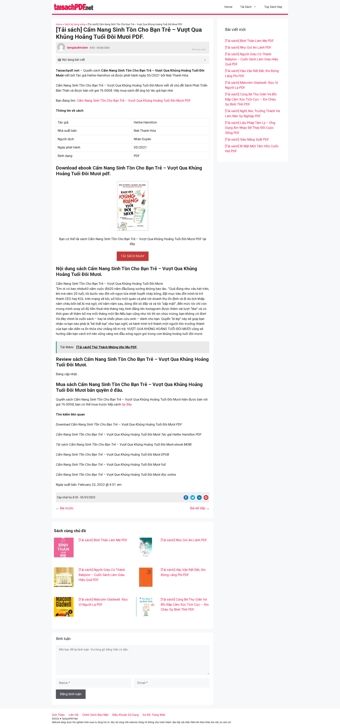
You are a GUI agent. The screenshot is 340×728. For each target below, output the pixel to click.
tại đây (126, 404)
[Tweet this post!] (192, 499)
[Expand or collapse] (204, 59)
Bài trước (67, 508)
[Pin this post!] (206, 499)
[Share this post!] (186, 499)
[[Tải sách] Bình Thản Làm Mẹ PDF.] (64, 555)
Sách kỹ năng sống (75, 24)
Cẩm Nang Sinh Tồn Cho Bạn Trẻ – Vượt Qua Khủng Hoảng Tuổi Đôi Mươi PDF (134, 100)
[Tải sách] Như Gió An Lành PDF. (184, 540)
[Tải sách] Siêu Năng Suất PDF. (247, 139)
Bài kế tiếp (197, 508)
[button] (133, 256)
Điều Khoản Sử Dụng (125, 715)
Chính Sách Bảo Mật (95, 715)
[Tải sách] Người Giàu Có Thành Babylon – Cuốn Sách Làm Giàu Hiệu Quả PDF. (102, 575)
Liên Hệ (73, 715)
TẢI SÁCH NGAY (132, 256)
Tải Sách (245, 7)
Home (228, 7)
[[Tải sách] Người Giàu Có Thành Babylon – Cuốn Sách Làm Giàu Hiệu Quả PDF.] (64, 584)
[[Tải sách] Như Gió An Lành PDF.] (146, 555)
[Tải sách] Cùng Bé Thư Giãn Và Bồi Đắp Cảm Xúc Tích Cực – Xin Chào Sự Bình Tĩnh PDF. (185, 604)
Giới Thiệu (58, 715)
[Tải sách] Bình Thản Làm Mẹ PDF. (103, 540)
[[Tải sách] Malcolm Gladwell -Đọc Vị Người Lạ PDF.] (64, 614)
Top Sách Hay (273, 7)
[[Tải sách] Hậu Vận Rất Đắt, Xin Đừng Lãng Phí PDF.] (146, 584)
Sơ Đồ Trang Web (154, 715)
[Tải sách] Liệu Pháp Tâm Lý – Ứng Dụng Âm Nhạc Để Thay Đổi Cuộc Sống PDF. (250, 128)
